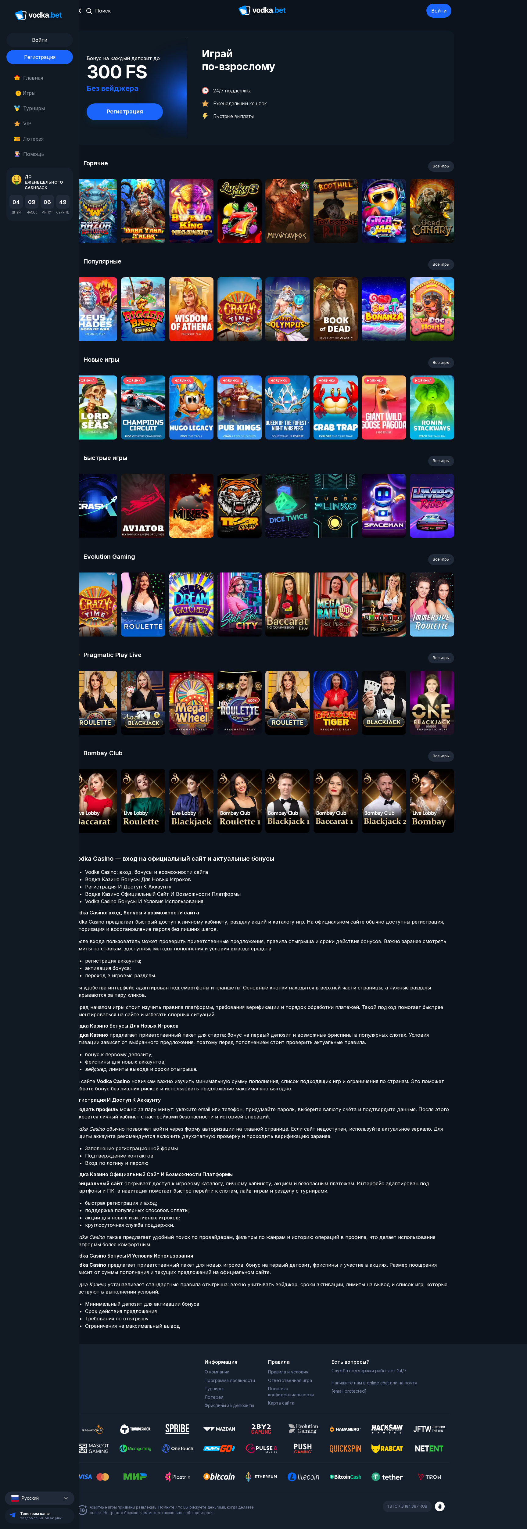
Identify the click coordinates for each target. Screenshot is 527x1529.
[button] (39, 1498)
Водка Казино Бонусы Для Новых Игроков (138, 879)
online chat (378, 1382)
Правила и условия (288, 1371)
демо (95, 227)
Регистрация (40, 57)
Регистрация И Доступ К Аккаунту (128, 887)
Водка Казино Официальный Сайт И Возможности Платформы (163, 894)
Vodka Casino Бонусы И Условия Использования (144, 901)
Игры (27, 93)
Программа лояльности (230, 1380)
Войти (438, 11)
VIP (27, 123)
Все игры (441, 166)
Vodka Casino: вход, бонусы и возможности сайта (146, 872)
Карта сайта (281, 1402)
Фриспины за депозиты (229, 1405)
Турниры (34, 108)
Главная (33, 78)
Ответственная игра (290, 1380)
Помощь (33, 154)
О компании (217, 1371)
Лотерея (33, 139)
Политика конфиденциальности (291, 1391)
